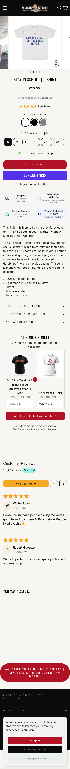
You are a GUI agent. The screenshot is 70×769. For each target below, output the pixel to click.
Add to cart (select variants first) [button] (35, 419)
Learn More (28, 729)
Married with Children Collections (24, 697)
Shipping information (26, 314)
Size (32, 133)
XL (35, 142)
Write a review (26, 484)
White (25, 122)
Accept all (35, 740)
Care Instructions (23, 306)
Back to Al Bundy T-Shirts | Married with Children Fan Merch (37, 672)
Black (34, 122)
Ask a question (19, 322)
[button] (29, 106)
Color (35, 114)
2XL (46, 142)
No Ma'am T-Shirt (50, 393)
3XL (58, 142)
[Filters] (54, 483)
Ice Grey (43, 122)
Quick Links (14, 710)
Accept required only (35, 749)
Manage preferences (35, 758)
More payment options (35, 184)
